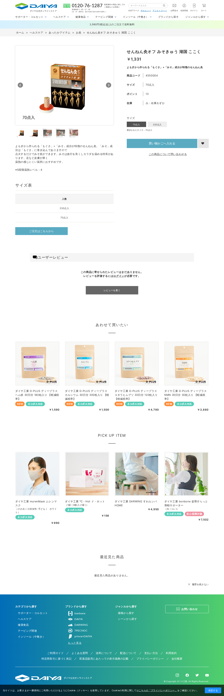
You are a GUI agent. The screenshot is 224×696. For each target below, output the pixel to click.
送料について (104, 653)
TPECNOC (80, 630)
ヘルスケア (24, 619)
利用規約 (171, 653)
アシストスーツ (160, 10)
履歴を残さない (200, 584)
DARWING (81, 625)
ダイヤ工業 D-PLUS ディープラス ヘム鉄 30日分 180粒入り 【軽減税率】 (37, 394)
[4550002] (34, 133)
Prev (20, 85)
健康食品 (23, 624)
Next (108, 85)
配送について (128, 653)
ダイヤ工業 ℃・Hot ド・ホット (85, 501)
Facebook (187, 675)
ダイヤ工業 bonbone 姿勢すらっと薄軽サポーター (186, 503)
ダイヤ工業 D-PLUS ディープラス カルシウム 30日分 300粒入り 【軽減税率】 (87, 394)
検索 (165, 5)
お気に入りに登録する (203, 143)
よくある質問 (79, 653)
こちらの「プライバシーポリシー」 (158, 690)
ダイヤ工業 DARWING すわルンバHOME (136, 503)
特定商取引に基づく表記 (56, 658)
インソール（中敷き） (31, 636)
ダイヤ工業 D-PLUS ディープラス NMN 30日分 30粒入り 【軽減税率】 (185, 394)
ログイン (194, 10)
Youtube (207, 675)
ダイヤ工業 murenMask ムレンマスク (36, 503)
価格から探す (126, 613)
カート (204, 10)
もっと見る (74, 642)
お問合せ (174, 10)
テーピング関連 (27, 630)
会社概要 (177, 658)
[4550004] (21, 133)
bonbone (79, 613)
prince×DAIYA (83, 636)
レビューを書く (112, 290)
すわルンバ (146, 10)
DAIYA (78, 619)
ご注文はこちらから (41, 231)
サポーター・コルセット (33, 613)
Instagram (177, 675)
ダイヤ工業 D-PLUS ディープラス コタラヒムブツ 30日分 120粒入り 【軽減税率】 (136, 394)
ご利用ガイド (55, 653)
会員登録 (184, 10)
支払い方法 (151, 653)
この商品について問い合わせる (168, 154)
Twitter (197, 675)
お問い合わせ (189, 609)
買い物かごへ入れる (162, 143)
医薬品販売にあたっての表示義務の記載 (104, 658)
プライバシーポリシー (150, 658)
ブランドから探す (168, 16)
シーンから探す (127, 619)
